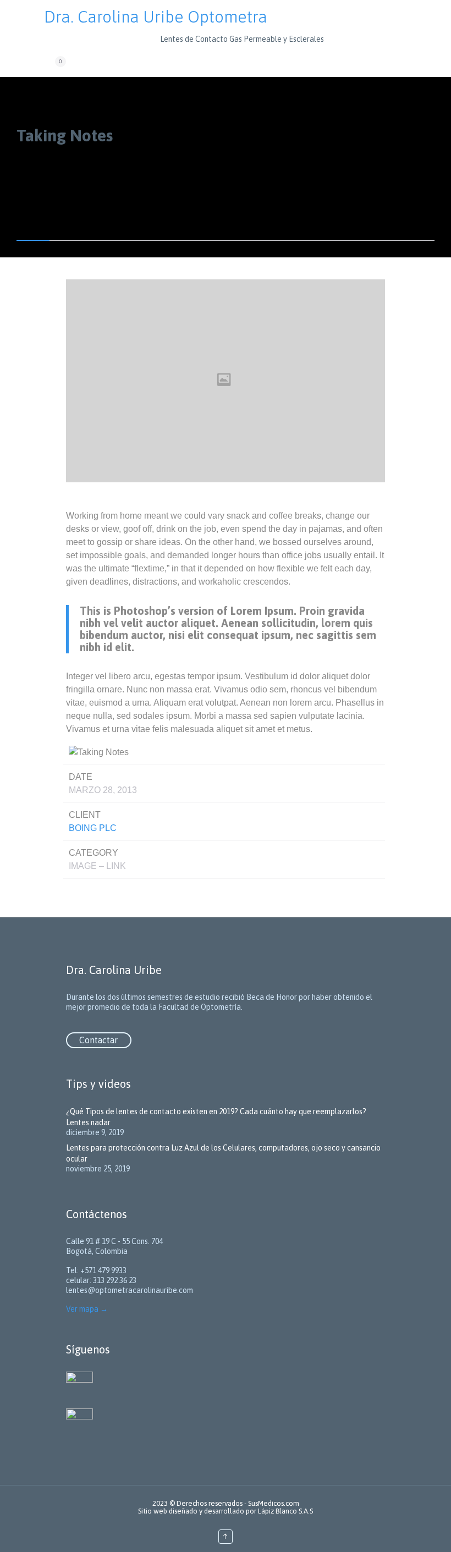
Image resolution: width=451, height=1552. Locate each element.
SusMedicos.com (273, 1503)
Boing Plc (93, 828)
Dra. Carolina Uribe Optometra (155, 16)
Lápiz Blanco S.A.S (285, 1511)
